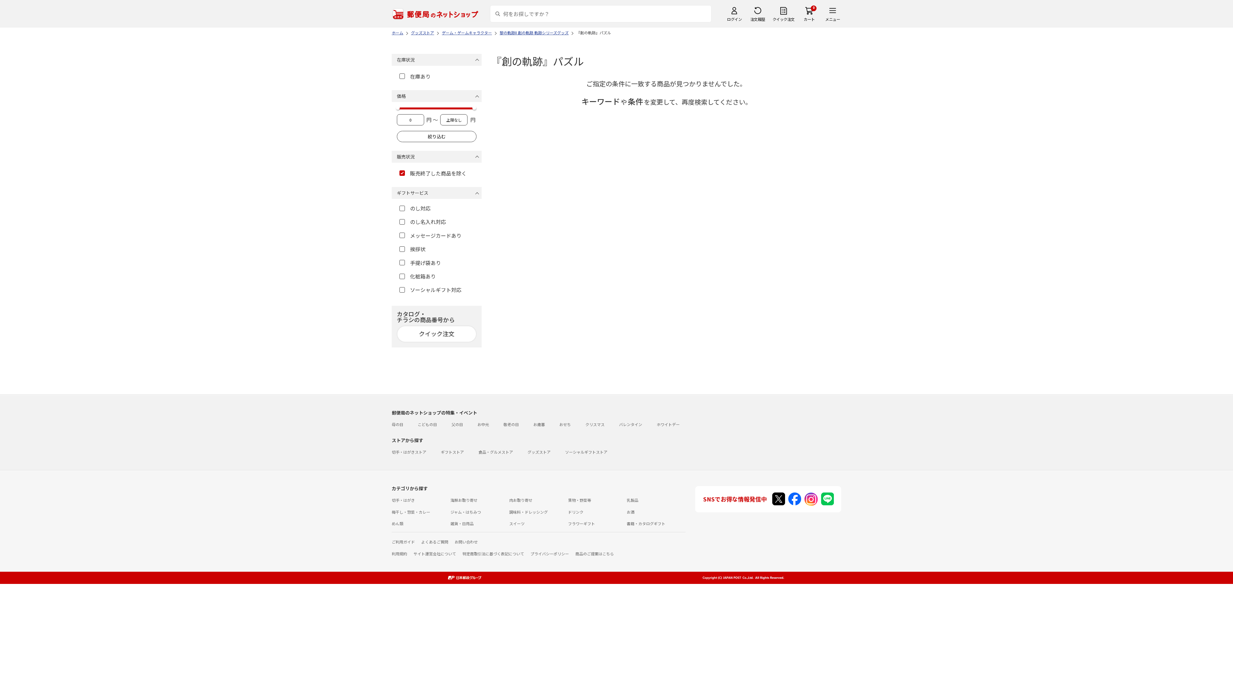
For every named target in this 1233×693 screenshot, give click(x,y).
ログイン (734, 19)
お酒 (630, 512)
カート (809, 19)
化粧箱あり (423, 276)
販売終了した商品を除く (438, 173)
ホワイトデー (668, 424)
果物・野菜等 (579, 500)
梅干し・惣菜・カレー (411, 512)
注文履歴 (757, 19)
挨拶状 (417, 249)
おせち (565, 424)
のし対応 (420, 208)
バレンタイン (630, 424)
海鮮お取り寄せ (463, 500)
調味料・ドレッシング (528, 512)
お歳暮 (539, 424)
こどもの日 (427, 424)
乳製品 (632, 500)
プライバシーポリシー (549, 553)
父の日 (457, 424)
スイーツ (517, 523)
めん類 (397, 523)
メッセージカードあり (435, 235)
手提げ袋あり (425, 263)
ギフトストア (452, 452)
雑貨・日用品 (462, 523)
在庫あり (420, 76)
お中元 (483, 424)
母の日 (397, 424)
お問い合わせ (466, 541)
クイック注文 (784, 19)
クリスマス (595, 424)
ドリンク (575, 512)
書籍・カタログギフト (646, 523)
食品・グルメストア (495, 452)
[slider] (398, 108)
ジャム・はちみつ (465, 512)
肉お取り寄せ (520, 500)
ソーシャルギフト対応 (435, 290)
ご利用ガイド (403, 541)
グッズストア (539, 452)
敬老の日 (511, 424)
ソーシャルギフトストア (586, 452)
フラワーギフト (581, 523)
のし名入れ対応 (428, 222)
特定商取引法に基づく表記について (493, 553)
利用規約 (399, 553)
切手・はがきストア (409, 452)
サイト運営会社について (435, 553)
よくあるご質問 (434, 541)
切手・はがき (403, 500)
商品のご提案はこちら (594, 553)
